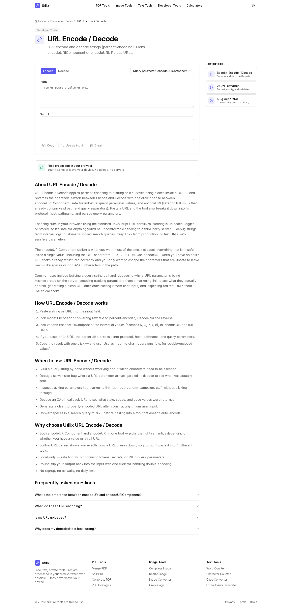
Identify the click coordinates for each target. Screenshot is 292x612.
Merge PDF (99, 568)
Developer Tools (169, 5)
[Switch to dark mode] (253, 6)
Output (44, 114)
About (253, 602)
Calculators (194, 5)
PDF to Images (101, 585)
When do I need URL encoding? (58, 506)
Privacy (230, 602)
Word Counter (215, 568)
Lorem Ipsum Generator (221, 585)
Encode (48, 71)
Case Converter (216, 579)
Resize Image (158, 574)
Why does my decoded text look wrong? (65, 529)
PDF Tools (103, 5)
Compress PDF (101, 579)
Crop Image (156, 585)
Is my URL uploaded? (50, 517)
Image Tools (123, 5)
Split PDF (98, 574)
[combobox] (162, 71)
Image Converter (160, 579)
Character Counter (218, 574)
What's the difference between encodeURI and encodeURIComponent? (88, 495)
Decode (63, 71)
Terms (242, 602)
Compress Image (160, 568)
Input (43, 81)
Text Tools (145, 5)
